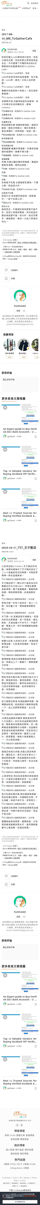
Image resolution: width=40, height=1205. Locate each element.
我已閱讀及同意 (20, 1202)
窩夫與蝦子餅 (24, 353)
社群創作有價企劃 (10, 8)
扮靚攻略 (8, 252)
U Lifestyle (7, 1178)
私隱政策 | (32, 1183)
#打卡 (19, 1164)
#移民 (26, 1167)
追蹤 (34, 50)
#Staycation (16, 1167)
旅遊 (19, 249)
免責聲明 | (16, 1183)
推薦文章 (20, 1135)
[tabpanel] (20, 14)
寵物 (35, 249)
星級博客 (30, 1135)
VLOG (12, 1135)
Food (35, 1178)
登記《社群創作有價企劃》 (27, 242)
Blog (17, 1180)
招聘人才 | (16, 1186)
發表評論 (9, 379)
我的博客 (24, 1153)
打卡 (14, 249)
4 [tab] (25, 16)
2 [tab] (18, 16)
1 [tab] (15, 16)
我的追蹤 (15, 1153)
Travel (16, 1178)
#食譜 (26, 1164)
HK (22, 1178)
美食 (3, 30)
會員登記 (34, 3)
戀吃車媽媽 (9, 353)
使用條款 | (24, 1183)
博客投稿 (24, 1139)
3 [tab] (22, 16)
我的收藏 (29, 1149)
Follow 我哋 (12, 259)
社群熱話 (26, 8)
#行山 (13, 1164)
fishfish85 (12, 49)
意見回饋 (15, 1139)
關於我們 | (7, 1183)
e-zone (23, 1180)
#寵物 (6, 1164)
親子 (30, 249)
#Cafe (32, 1164)
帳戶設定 (19, 1149)
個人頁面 (10, 1149)
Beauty (28, 1178)
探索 (7, 1135)
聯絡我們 (24, 1186)
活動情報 (16, 252)
